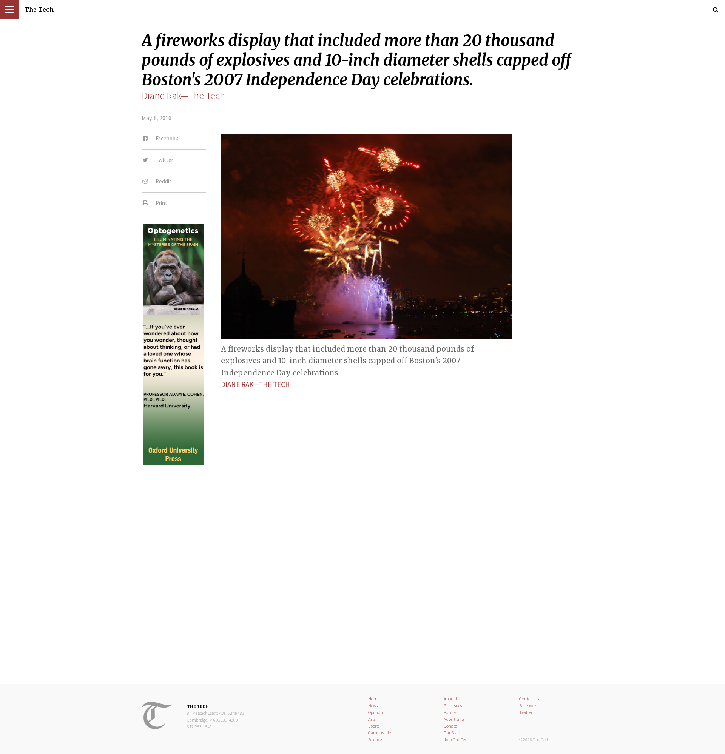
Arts (371, 719)
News (373, 705)
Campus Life (379, 732)
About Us (452, 699)
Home (373, 699)
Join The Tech (456, 739)
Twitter (525, 712)
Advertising (454, 719)
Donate (450, 726)
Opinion (375, 712)
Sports (373, 726)
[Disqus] (362, 568)
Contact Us (529, 699)
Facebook (528, 705)
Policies (450, 712)
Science (375, 739)
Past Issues (453, 705)
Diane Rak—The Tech (183, 95)
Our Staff (452, 732)
